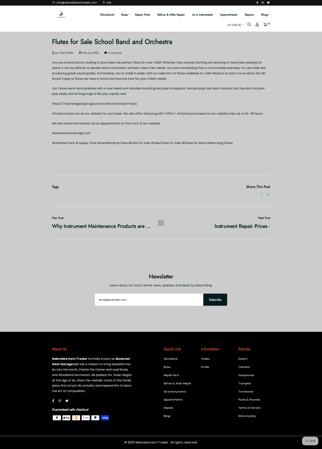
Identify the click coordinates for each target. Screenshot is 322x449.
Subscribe (215, 300)
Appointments (228, 14)
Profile (205, 367)
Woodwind (107, 14)
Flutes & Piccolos (249, 399)
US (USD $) (234, 25)
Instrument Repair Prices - (242, 226)
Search (242, 359)
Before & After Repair (171, 14)
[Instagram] (262, 2)
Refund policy (247, 416)
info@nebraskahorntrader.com (76, 2)
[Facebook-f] (257, 2)
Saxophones (246, 375)
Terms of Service (249, 408)
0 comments (115, 53)
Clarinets (244, 367)
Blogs (264, 14)
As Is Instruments (202, 14)
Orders (205, 359)
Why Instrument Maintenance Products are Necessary (110, 226)
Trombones (245, 391)
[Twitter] (268, 2)
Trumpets (244, 383)
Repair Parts (142, 14)
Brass (124, 14)
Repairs (249, 14)
